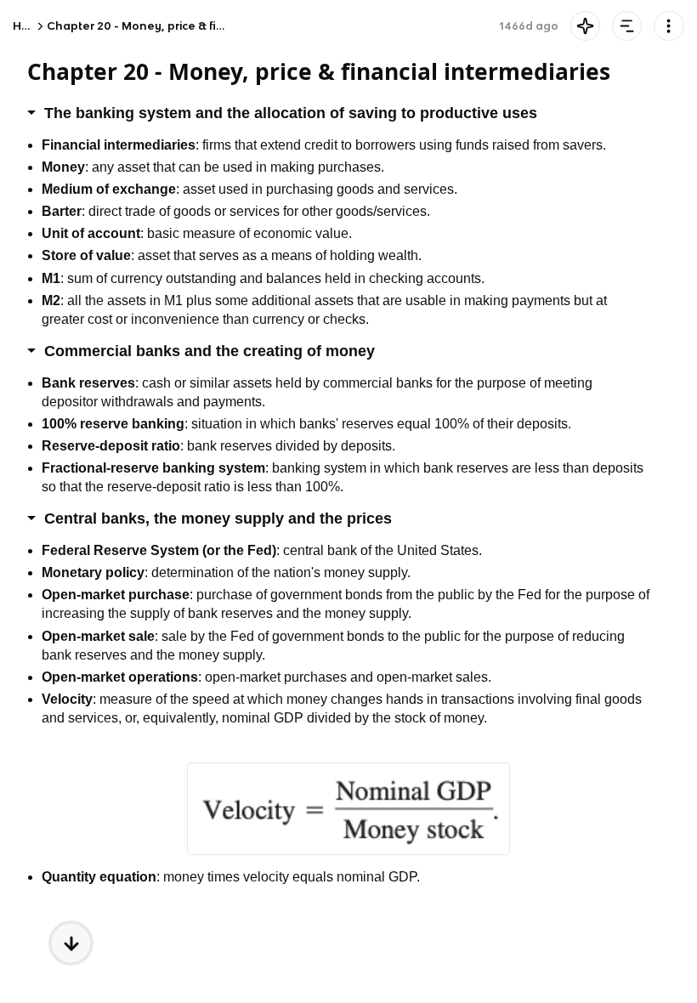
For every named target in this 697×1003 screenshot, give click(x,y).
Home (30, 26)
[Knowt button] (585, 26)
